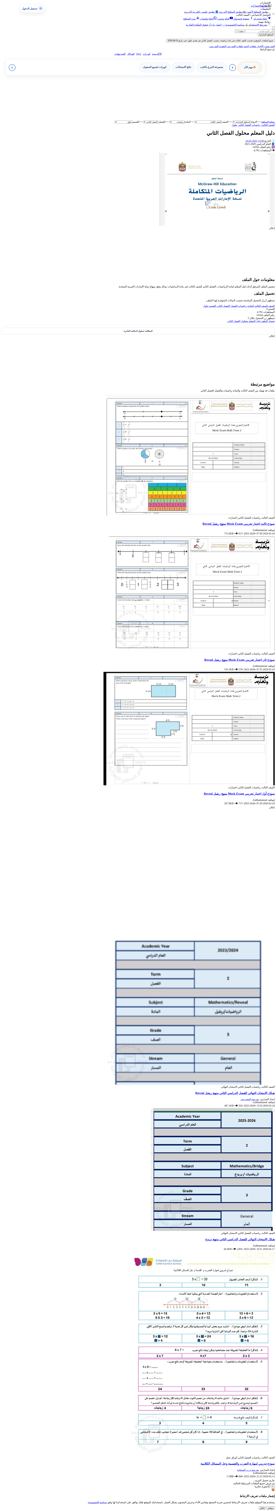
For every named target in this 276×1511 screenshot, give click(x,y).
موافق (270, 1508)
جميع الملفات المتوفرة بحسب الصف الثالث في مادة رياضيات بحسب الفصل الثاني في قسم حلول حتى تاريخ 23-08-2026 (220, 40)
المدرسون (269, 46)
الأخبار (259, 46)
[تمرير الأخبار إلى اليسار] (12, 67)
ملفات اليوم (249, 46)
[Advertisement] (179, 98)
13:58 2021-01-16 (254, 141)
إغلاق (262, 1508)
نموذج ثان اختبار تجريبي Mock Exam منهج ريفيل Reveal (239, 660)
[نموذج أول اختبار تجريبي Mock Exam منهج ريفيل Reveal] (189, 784)
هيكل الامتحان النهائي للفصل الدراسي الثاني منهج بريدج (240, 1239)
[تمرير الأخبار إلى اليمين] (232, 67)
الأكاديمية (157, 54)
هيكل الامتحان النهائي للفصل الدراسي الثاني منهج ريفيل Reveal (235, 1093)
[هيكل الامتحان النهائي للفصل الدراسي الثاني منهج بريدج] (213, 1230)
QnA (138, 54)
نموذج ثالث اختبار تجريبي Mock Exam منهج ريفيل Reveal (239, 523)
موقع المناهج (268, 121)
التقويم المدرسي (217, 46)
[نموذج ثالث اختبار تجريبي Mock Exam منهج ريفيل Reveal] (190, 514)
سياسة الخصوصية (97, 1502)
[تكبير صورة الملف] (217, 225)
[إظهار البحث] (273, 28)
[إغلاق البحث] (236, 31)
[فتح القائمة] (273, 13)
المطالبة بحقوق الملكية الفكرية (138, 331)
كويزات (146, 54)
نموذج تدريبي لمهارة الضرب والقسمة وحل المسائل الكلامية (238, 1463)
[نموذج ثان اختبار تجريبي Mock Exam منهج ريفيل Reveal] (192, 650)
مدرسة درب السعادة (248, 1470)
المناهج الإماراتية (266, 34)
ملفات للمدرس (234, 46)
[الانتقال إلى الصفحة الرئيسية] (266, 5)
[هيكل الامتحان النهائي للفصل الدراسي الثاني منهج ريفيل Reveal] (190, 1083)
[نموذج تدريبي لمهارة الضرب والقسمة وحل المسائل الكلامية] (202, 1454)
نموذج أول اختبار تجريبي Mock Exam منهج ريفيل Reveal (239, 793)
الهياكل (130, 54)
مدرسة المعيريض (250, 1099)
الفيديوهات (120, 54)
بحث (241, 31)
